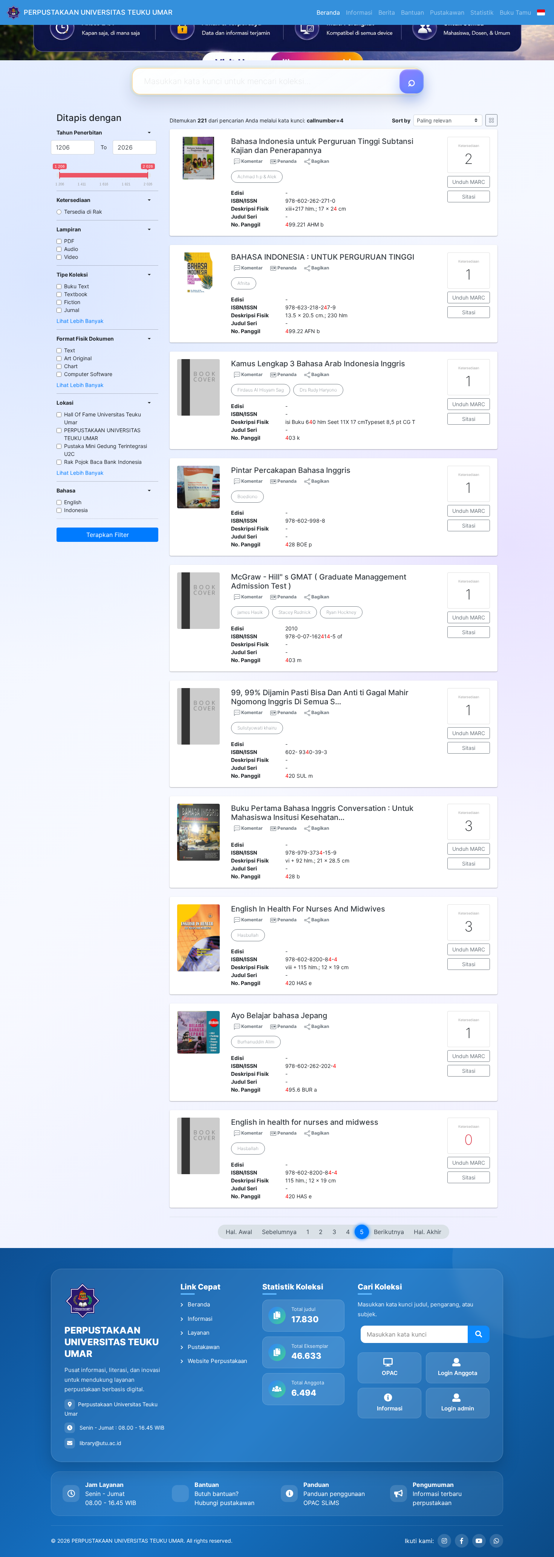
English (72, 502)
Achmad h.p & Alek (256, 176)
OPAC (390, 1373)
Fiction (72, 302)
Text (69, 350)
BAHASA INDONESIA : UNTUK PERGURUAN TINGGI (322, 257)
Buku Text (76, 286)
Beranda (328, 12)
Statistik (482, 12)
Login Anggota (457, 1373)
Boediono (247, 496)
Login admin (457, 1408)
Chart (71, 366)
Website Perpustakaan (216, 1360)
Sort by (401, 120)
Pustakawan (447, 12)
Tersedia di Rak (83, 211)
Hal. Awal (239, 1232)
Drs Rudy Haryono (318, 390)
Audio (71, 249)
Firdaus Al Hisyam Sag (260, 390)
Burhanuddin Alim (255, 1042)
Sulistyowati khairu (257, 728)
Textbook (75, 294)
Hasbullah (248, 935)
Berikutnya (389, 1232)
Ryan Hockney (341, 612)
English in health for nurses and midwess (304, 1122)
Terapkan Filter (107, 534)
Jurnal (71, 310)
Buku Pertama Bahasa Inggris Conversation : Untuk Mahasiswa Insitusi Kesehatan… (322, 813)
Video (71, 257)
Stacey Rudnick (295, 612)
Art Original (78, 358)
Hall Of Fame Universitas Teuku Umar (102, 418)
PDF (69, 241)
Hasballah (248, 1148)
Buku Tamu (515, 12)
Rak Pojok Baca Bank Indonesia (103, 462)
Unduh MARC (468, 182)
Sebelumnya (279, 1232)
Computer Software (88, 374)
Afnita (243, 283)
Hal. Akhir (427, 1232)
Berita (386, 12)
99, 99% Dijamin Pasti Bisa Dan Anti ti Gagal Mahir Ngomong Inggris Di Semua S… (320, 697)
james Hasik (250, 612)
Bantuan (412, 12)
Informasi (359, 12)
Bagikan (319, 161)
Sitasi (468, 196)
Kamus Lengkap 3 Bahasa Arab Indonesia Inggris (318, 363)
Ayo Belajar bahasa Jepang (279, 1015)
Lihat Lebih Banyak (80, 321)
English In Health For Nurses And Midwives (308, 908)
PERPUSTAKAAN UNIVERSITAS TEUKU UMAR (102, 434)
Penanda (287, 161)
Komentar (251, 161)
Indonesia (76, 510)
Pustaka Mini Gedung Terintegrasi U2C (105, 450)
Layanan (198, 1332)
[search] (479, 1334)
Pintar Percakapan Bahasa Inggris (290, 470)
